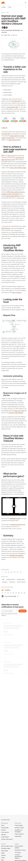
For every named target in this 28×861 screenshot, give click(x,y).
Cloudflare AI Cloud (20, 850)
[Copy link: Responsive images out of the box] (2, 393)
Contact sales (4, 827)
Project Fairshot (19, 834)
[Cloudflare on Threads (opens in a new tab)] (22, 593)
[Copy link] (21, 572)
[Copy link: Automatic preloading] (2, 376)
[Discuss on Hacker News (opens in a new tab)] (2, 572)
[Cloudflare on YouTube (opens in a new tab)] (11, 593)
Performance (12, 582)
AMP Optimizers (5, 228)
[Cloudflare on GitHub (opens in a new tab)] (16, 593)
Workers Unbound (21, 582)
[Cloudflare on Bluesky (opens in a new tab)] (19, 593)
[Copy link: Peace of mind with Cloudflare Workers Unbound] (2, 435)
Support (3, 855)
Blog (2, 860)
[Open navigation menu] (25, 2)
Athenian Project (19, 827)
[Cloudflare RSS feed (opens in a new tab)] (2, 593)
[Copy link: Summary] (2, 535)
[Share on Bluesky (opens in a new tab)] (11, 572)
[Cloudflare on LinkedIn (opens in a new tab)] (8, 593)
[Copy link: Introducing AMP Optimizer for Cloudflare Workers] (2, 245)
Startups (3, 834)
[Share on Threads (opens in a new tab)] (18, 572)
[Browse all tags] (26, 7)
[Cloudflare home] (3, 3)
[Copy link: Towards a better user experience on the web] (2, 66)
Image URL (4, 127)
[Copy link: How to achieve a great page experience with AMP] (2, 146)
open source (10, 155)
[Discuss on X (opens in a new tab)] (5, 572)
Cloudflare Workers (10, 579)
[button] (14, 120)
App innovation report (7, 846)
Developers (4, 582)
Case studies (4, 850)
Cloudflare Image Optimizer (15, 412)
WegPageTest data (15, 518)
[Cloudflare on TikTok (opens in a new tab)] (24, 593)
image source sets (19, 410)
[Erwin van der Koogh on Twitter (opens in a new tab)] (18, 596)
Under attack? (5, 837)
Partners (3, 830)
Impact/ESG (18, 836)
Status (3, 853)
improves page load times (12, 196)
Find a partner (5, 832)
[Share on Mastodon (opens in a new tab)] (14, 572)
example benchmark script (18, 524)
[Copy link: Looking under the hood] (2, 299)
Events (3, 857)
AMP (2, 155)
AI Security (18, 852)
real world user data (12, 107)
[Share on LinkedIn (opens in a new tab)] (8, 572)
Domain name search (7, 839)
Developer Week (20, 579)
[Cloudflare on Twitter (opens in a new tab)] (5, 593)
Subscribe (22, 611)
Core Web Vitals (16, 101)
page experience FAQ (14, 140)
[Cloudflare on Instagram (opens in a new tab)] (13, 593)
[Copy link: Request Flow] (2, 315)
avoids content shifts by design (18, 167)
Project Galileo (19, 825)
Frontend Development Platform (18, 856)
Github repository (16, 292)
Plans (2, 825)
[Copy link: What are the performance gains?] (2, 473)
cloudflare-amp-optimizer (16, 555)
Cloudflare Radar (5, 848)
